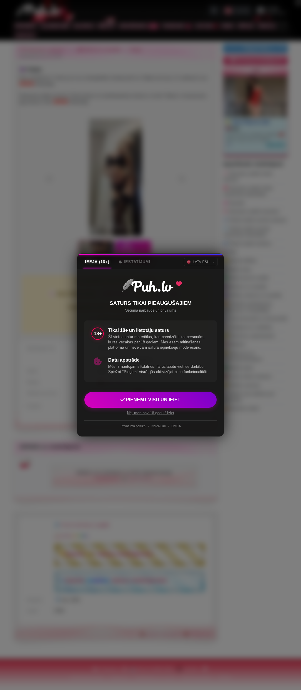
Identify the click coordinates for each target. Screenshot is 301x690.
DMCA (176, 426)
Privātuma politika (133, 426)
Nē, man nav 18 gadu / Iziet (150, 413)
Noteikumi (158, 426)
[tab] (97, 262)
